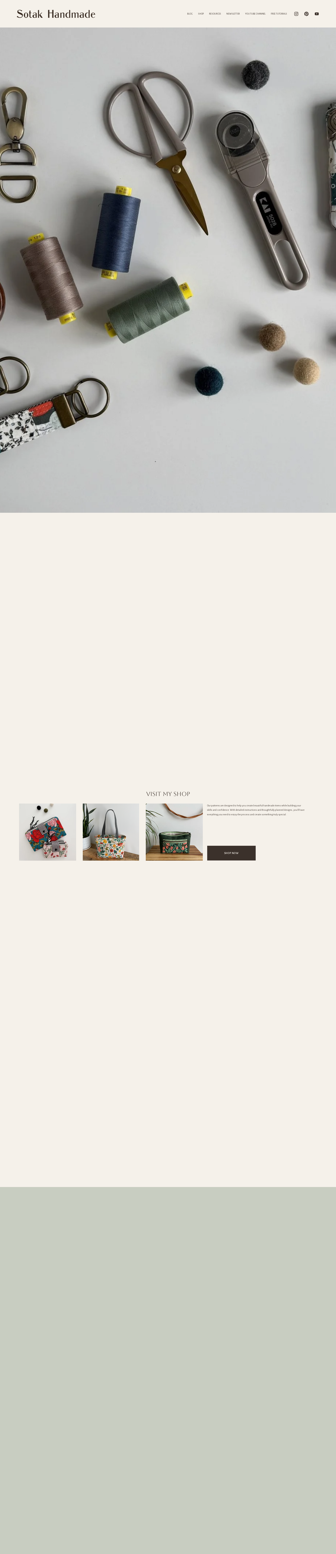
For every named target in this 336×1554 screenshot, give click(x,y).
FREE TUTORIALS (279, 14)
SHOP (201, 14)
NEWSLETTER (233, 14)
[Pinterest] (306, 13)
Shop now (231, 853)
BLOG (190, 14)
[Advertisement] (168, 1160)
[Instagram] (296, 13)
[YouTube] (316, 13)
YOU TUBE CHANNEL (255, 14)
